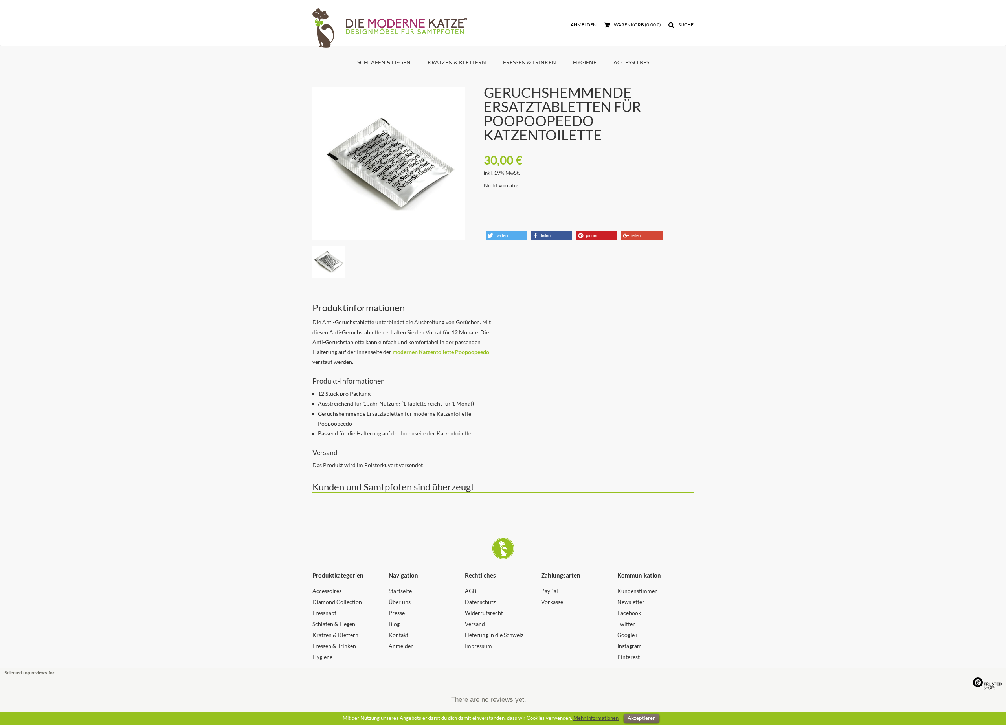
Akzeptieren (641, 718)
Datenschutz (480, 601)
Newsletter (630, 601)
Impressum (478, 645)
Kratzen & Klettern (457, 62)
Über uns (400, 601)
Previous (300, 153)
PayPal (549, 590)
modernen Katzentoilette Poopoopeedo (441, 352)
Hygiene (585, 62)
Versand (475, 623)
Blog (394, 623)
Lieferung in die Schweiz (494, 634)
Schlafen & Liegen (384, 62)
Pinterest (628, 656)
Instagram (629, 645)
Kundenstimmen (637, 590)
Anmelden (584, 25)
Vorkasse (552, 601)
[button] (506, 235)
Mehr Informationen (596, 718)
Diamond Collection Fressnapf (337, 607)
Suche (685, 25)
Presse (397, 612)
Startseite (400, 590)
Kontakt (398, 634)
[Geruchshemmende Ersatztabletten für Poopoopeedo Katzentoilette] (388, 163)
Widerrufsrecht (484, 612)
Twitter (626, 623)
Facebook (629, 612)
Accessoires (631, 62)
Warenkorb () (637, 25)
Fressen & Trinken (529, 62)
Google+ (627, 634)
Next (477, 153)
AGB (470, 590)
